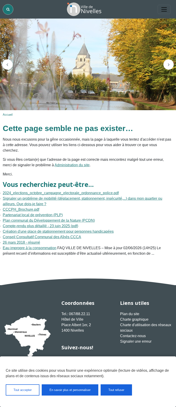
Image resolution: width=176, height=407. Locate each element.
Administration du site (72, 165)
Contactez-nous (133, 336)
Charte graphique (134, 319)
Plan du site (129, 314)
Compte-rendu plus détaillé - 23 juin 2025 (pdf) (40, 226)
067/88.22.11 (79, 314)
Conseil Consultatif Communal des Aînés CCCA (42, 237)
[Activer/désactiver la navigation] (164, 9)
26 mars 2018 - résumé (21, 242)
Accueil (8, 114)
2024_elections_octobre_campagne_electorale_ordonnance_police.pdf (61, 193)
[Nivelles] (84, 9)
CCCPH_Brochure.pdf (21, 209)
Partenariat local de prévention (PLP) (33, 215)
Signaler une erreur (135, 341)
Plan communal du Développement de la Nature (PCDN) (49, 220)
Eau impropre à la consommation (29, 248)
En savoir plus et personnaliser (70, 390)
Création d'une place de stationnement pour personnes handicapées (58, 231)
